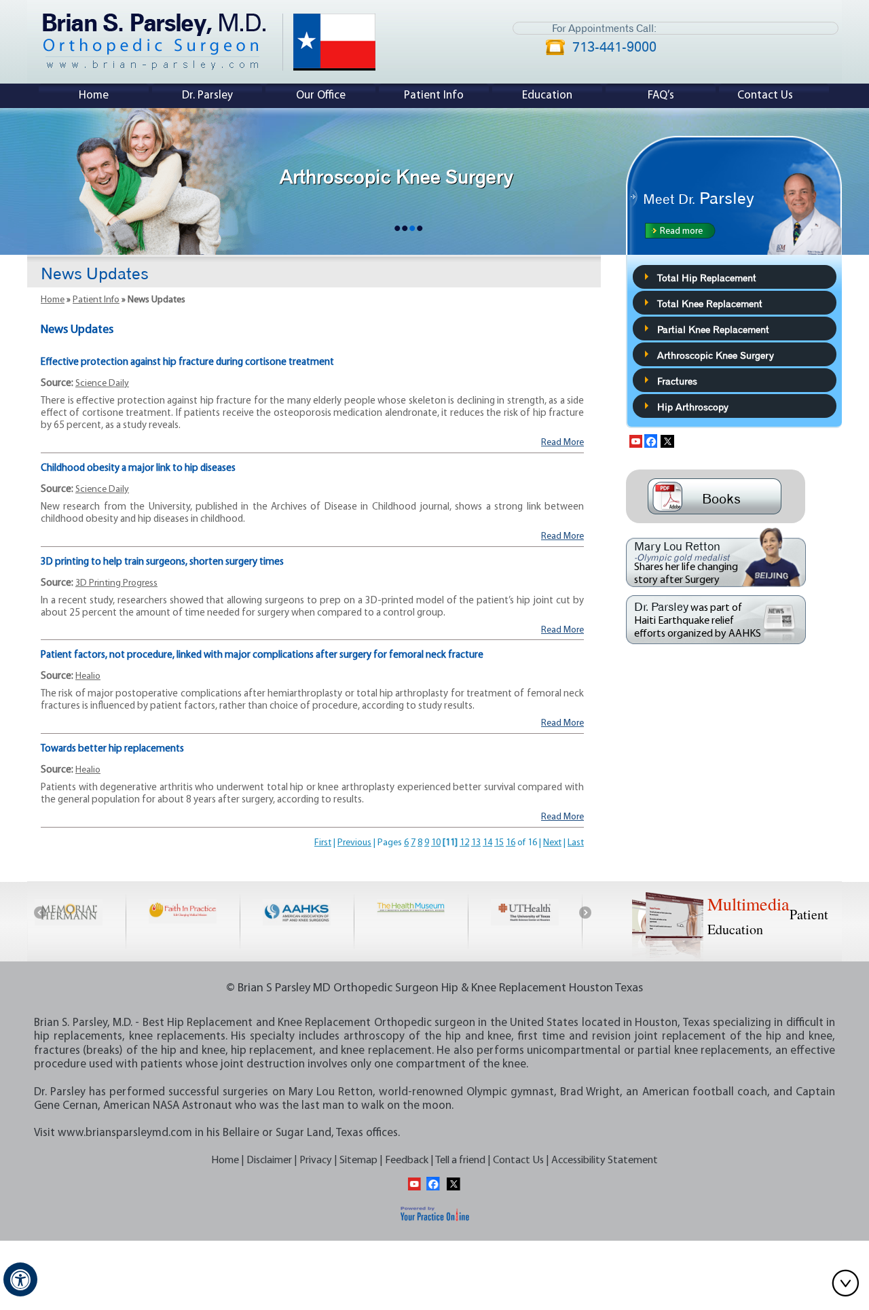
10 (436, 843)
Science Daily (102, 383)
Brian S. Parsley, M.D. (83, 1023)
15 (499, 843)
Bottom (849, 1282)
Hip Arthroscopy (692, 405)
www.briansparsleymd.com (125, 1133)
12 (464, 843)
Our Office (321, 95)
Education (547, 95)
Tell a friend (460, 1160)
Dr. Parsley (207, 95)
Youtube (634, 439)
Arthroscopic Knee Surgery (715, 354)
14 (487, 843)
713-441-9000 (614, 48)
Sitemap (358, 1160)
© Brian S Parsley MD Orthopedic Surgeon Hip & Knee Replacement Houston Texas (434, 988)
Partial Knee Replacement (713, 328)
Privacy (315, 1160)
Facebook (651, 439)
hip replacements (78, 1036)
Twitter (668, 439)
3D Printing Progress (116, 583)
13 (476, 843)
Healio (87, 676)
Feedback (406, 1160)
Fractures (677, 380)
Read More (562, 443)
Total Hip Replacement (706, 276)
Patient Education (767, 915)
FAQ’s (661, 95)
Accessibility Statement (604, 1160)
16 (510, 843)
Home (94, 95)
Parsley (698, 196)
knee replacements (177, 1036)
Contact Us (765, 95)
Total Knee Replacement (709, 302)
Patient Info (434, 95)
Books (721, 496)
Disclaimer (269, 1160)
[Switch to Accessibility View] (20, 1279)
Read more (681, 231)
